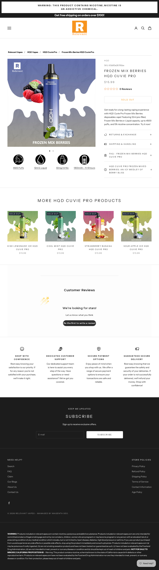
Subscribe (105, 434)
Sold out (127, 99)
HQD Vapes (32, 52)
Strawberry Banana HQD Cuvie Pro (98, 247)
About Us (12, 487)
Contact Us (12, 492)
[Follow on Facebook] (9, 503)
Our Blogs (12, 481)
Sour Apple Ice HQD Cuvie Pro (136, 247)
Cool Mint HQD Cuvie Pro (60, 247)
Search (10, 466)
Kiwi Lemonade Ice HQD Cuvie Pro (22, 247)
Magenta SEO (60, 513)
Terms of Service (140, 481)
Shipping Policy (139, 476)
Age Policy (137, 492)
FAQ (9, 471)
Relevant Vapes (15, 52)
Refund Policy (138, 471)
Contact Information (142, 487)
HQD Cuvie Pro (50, 52)
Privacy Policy (138, 466)
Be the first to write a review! (79, 323)
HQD (106, 60)
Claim (10, 476)
